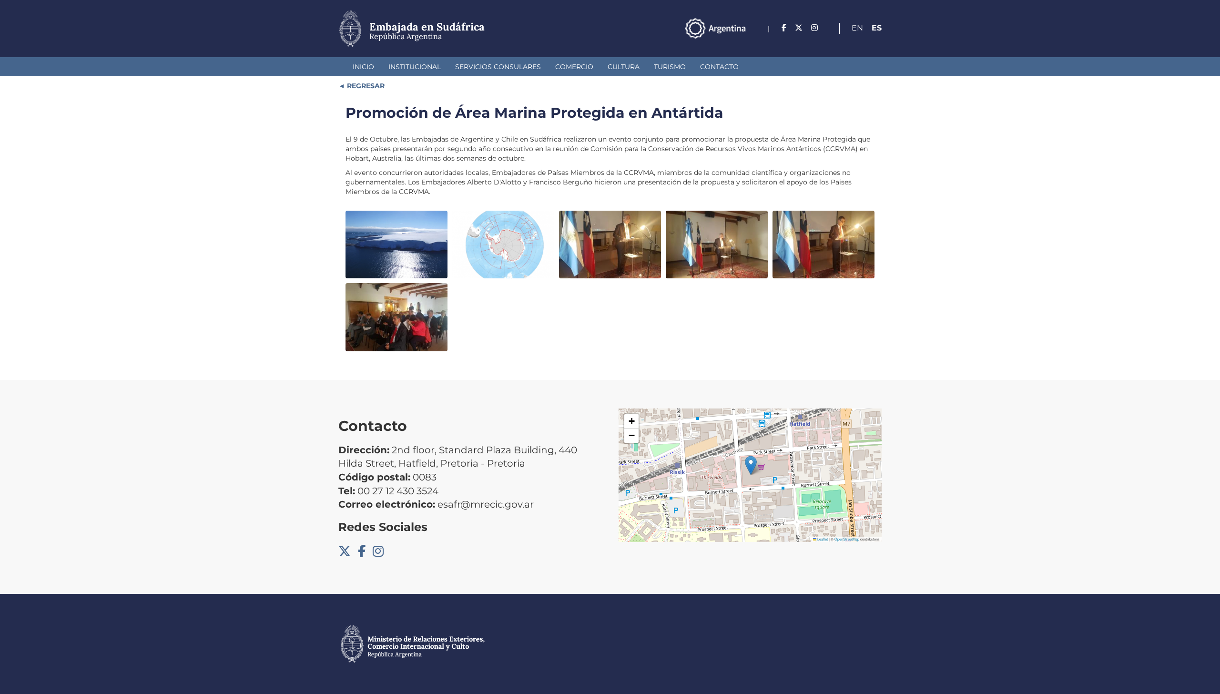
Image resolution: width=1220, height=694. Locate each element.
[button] (751, 465)
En (857, 27)
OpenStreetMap (846, 538)
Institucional (414, 66)
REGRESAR (365, 86)
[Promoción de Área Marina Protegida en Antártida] (396, 245)
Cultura (624, 66)
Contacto (719, 66)
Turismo (670, 66)
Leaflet (822, 538)
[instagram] (814, 27)
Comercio (574, 66)
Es (877, 27)
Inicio (363, 66)
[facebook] (784, 27)
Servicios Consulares (498, 66)
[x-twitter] (799, 27)
